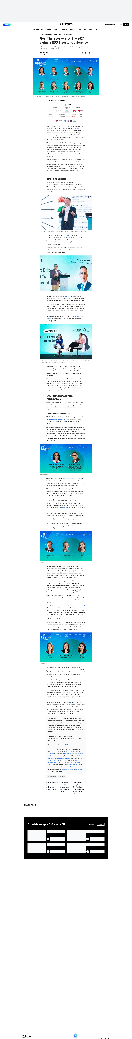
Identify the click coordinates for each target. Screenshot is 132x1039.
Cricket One (69, 769)
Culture (49, 29)
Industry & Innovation (38, 29)
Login (120, 25)
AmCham (73, 767)
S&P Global (73, 760)
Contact (96, 29)
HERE (66, 745)
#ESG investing (61, 776)
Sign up (126, 25)
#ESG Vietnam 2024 (51, 776)
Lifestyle (72, 29)
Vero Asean (76, 762)
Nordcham (64, 767)
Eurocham (57, 767)
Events (79, 29)
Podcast (90, 29)
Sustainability (57, 34)
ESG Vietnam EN (67, 34)
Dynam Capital (69, 751)
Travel (55, 29)
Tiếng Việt (62, 100)
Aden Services (73, 764)
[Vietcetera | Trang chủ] (66, 25)
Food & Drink (63, 29)
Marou (64, 769)
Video (84, 29)
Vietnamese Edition (110, 25)
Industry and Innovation (46, 34)
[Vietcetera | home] (27, 1036)
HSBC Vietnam (64, 758)
